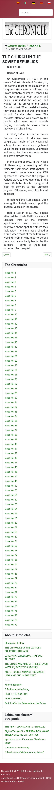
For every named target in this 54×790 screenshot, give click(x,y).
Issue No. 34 (11, 416)
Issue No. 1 (10, 272)
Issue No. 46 (11, 472)
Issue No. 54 (11, 509)
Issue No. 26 (11, 379)
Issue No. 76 (11, 610)
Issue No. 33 (11, 411)
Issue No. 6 (10, 296)
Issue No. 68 (11, 573)
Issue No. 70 (11, 583)
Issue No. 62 (11, 546)
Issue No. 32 (11, 407)
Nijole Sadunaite (13, 684)
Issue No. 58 (11, 527)
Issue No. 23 (11, 365)
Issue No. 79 (11, 624)
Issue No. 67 (11, 569)
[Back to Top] (49, 785)
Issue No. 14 (11, 333)
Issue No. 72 (11, 592)
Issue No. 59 (11, 532)
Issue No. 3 (10, 282)
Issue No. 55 (11, 513)
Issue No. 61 (11, 541)
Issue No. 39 (11, 439)
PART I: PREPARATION (16, 694)
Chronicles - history (14, 643)
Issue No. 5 (10, 291)
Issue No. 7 (10, 300)
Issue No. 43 (11, 458)
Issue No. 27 (11, 384)
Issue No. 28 (11, 388)
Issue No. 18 (11, 351)
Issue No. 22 (11, 360)
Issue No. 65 (11, 559)
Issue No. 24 (11, 370)
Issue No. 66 (11, 564)
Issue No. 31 (11, 402)
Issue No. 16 (11, 342)
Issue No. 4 (10, 286)
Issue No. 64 (11, 555)
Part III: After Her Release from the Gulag (25, 703)
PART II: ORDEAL (13, 698)
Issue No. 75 (11, 606)
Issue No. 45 (11, 467)
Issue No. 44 (11, 462)
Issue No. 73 (11, 597)
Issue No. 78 (11, 620)
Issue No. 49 (11, 485)
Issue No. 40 (11, 444)
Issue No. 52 (11, 499)
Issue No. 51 (11, 495)
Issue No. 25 (11, 374)
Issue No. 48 (11, 481)
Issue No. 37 (11, 430)
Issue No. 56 (11, 518)
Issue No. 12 (11, 323)
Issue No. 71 (11, 587)
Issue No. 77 (11, 615)
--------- (7, 680)
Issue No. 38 (11, 434)
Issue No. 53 (11, 504)
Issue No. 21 (11, 356)
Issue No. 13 (11, 328)
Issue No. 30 (11, 397)
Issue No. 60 (11, 536)
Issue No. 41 (11, 448)
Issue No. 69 (11, 578)
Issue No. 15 (11, 337)
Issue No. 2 (10, 277)
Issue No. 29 (11, 393)
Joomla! (5, 778)
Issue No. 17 (11, 347)
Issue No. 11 (11, 319)
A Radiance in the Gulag (17, 689)
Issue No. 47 (11, 476)
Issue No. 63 (11, 550)
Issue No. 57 (11, 522)
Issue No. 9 (10, 309)
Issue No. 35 (11, 421)
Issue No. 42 (11, 453)
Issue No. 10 (11, 314)
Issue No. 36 (11, 425)
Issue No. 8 (10, 305)
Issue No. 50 (11, 490)
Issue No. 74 (11, 601)
